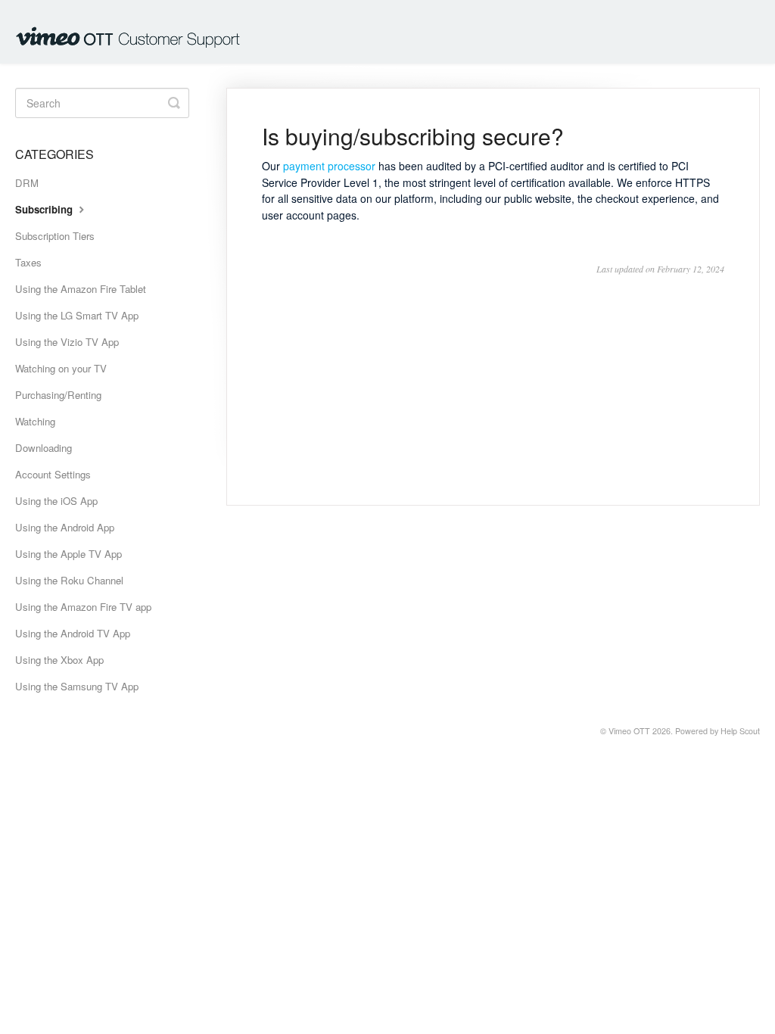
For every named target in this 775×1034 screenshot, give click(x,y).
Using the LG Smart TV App (77, 315)
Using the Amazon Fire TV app (83, 607)
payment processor (329, 165)
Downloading (43, 448)
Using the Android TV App (72, 633)
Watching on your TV (61, 368)
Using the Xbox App (59, 659)
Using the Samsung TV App (77, 686)
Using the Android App (64, 527)
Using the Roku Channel (69, 580)
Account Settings (53, 474)
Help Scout (740, 731)
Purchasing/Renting (58, 395)
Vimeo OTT (629, 731)
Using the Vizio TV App (67, 342)
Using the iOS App (56, 501)
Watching (35, 421)
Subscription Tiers (55, 236)
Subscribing (45, 209)
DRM (27, 183)
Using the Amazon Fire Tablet (80, 289)
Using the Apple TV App (68, 554)
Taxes (28, 262)
